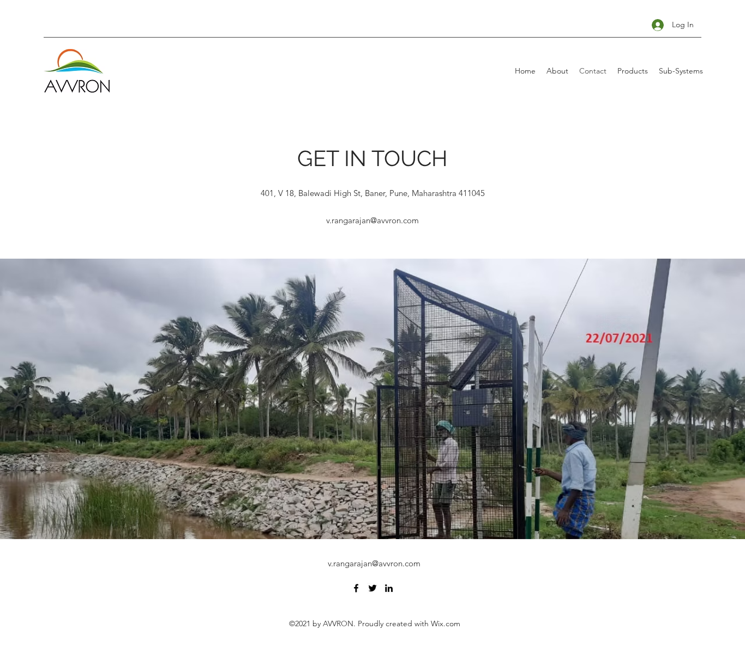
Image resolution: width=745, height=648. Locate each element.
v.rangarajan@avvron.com (372, 220)
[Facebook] (356, 588)
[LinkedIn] (388, 588)
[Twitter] (372, 588)
